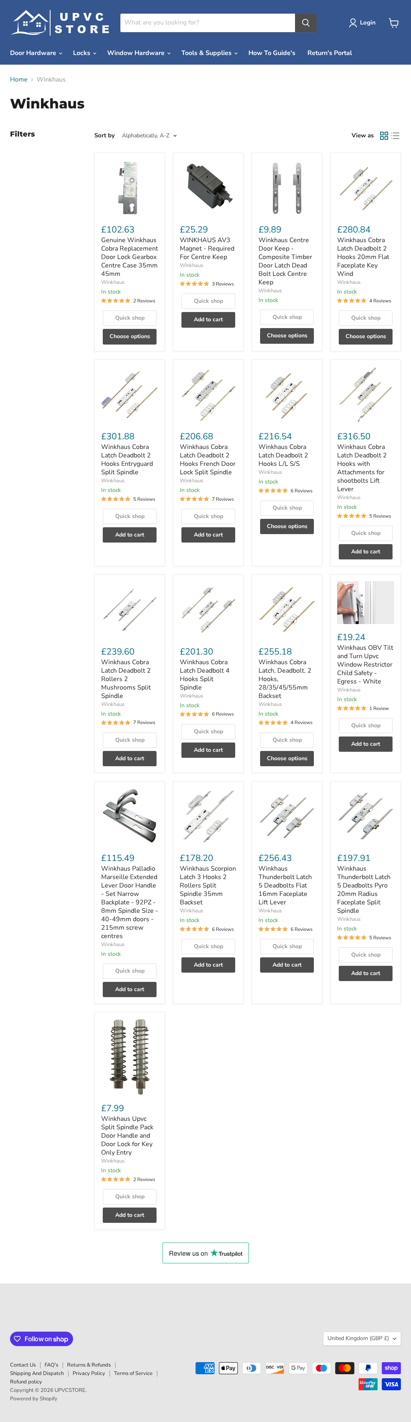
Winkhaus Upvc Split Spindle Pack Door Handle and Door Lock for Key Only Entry (127, 1135)
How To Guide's (271, 53)
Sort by (104, 135)
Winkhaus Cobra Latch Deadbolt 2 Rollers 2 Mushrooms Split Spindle (126, 679)
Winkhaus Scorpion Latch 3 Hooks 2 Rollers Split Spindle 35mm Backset (208, 885)
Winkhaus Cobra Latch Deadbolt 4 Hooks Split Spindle (205, 675)
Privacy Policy (89, 1373)
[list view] (395, 135)
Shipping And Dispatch (37, 1373)
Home (19, 79)
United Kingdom (358, 1338)
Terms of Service (133, 1373)
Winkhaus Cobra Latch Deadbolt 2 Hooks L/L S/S (283, 455)
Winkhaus (112, 282)
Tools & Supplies (207, 53)
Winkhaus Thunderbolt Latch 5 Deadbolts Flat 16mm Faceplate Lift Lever (285, 885)
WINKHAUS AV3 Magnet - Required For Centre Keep (207, 248)
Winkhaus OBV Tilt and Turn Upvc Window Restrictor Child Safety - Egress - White (365, 664)
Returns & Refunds (89, 1365)
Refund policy (26, 1381)
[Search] (306, 23)
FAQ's (51, 1365)
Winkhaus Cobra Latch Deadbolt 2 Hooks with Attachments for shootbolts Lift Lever (362, 468)
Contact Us (23, 1365)
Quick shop (129, 318)
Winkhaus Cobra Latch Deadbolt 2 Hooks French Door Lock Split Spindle (208, 460)
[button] (364, 23)
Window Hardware (136, 53)
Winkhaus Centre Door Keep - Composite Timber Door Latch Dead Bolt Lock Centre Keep (285, 261)
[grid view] (384, 135)
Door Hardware (34, 53)
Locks (82, 53)
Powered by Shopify (33, 1398)
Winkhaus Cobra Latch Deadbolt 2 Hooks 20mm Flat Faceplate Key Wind (363, 257)
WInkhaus (191, 265)
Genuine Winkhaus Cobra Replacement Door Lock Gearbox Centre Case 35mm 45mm (129, 257)
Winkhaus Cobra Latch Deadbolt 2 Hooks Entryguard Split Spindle (127, 460)
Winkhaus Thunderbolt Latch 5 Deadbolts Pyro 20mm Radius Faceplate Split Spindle (364, 889)
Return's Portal (329, 53)
